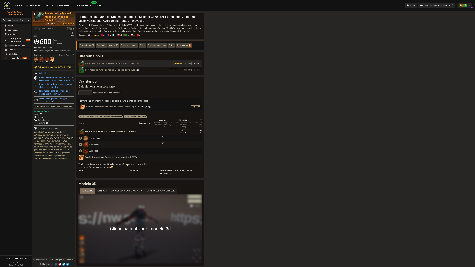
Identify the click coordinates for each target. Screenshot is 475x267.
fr (109, 35)
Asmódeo (93, 151)
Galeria (99, 5)
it (114, 35)
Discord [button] (7, 258)
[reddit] (59, 264)
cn (139, 35)
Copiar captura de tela (65, 260)
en (90, 35)
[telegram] (63, 264)
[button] (16, 26)
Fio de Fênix (94, 138)
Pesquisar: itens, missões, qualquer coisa (436, 5)
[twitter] (67, 264)
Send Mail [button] (19, 258)
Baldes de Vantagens (157, 45)
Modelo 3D (113, 45)
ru (133, 35)
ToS (21, 265)
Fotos (171, 45)
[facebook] (55, 264)
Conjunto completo (129, 45)
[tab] (87, 191)
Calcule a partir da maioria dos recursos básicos (102, 117)
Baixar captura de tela (44, 260)
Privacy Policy (14, 265)
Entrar (412, 5)
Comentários (183, 45)
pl (120, 35)
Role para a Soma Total (136, 117)
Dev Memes (85, 4)
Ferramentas (63, 5)
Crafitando (101, 45)
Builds (46, 5)
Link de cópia (47, 264)
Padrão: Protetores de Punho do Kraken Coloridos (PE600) (111, 157)
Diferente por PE (87, 45)
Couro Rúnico (95, 144)
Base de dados (33, 5)
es (103, 35)
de (97, 35)
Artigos (18, 5)
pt (126, 35)
